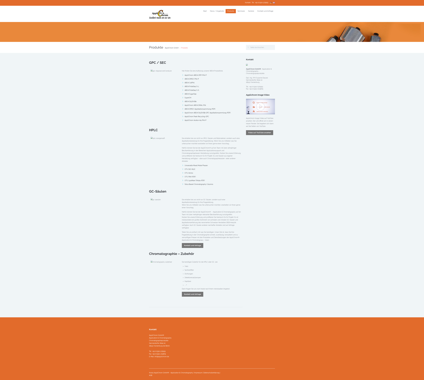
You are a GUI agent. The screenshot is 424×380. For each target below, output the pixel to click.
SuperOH (188, 98)
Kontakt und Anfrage (265, 11)
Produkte (230, 11)
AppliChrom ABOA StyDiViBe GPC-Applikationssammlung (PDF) (208, 113)
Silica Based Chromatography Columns (199, 184)
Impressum (198, 373)
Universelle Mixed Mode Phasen (196, 165)
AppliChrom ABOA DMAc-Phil (195, 105)
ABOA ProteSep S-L (192, 86)
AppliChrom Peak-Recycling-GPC (197, 116)
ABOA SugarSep (190, 94)
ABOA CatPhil (189, 83)
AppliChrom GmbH (172, 48)
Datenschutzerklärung (211, 373)
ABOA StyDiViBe (190, 101)
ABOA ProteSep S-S (192, 90)
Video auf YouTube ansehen (259, 133)
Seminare (241, 11)
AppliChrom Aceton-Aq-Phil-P (195, 120)
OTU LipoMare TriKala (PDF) (195, 180)
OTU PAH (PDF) (190, 177)
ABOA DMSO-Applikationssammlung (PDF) (200, 109)
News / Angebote (217, 11)
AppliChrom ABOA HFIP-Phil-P (196, 75)
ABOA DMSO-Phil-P (192, 79)
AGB (150, 375)
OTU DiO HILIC (190, 169)
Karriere (251, 11)
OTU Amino (189, 173)
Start (205, 11)
